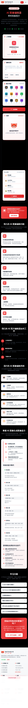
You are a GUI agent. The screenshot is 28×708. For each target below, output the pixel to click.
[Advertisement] (14, 155)
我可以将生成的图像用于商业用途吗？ (11, 606)
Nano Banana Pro (19, 667)
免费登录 (15, 196)
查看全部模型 (18, 672)
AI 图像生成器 (4, 665)
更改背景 (6, 74)
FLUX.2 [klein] (18, 665)
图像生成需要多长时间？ (8, 600)
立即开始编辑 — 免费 (15, 635)
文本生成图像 (21, 36)
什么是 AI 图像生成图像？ (8, 584)
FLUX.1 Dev (18, 670)
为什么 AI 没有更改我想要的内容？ (10, 611)
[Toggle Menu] (25, 2)
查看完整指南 (14, 215)
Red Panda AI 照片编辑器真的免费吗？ (11, 590)
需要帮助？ (21, 62)
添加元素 (6, 77)
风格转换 (11, 74)
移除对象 (17, 74)
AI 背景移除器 (4, 672)
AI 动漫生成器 (4, 670)
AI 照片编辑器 (4, 667)
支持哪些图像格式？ (7, 595)
